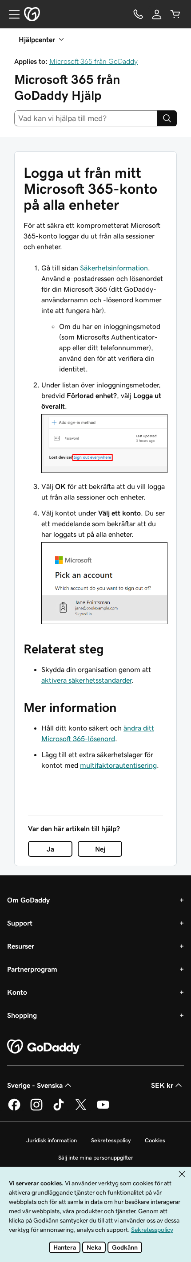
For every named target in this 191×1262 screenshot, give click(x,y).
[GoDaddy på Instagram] (36, 1109)
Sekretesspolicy (111, 1140)
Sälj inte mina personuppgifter (95, 1157)
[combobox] (85, 118)
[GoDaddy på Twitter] (81, 1109)
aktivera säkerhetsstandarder (86, 680)
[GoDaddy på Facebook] (14, 1109)
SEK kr (162, 1085)
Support (19, 922)
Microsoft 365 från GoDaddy (93, 61)
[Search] (167, 118)
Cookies (155, 1140)
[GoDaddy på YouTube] (103, 1109)
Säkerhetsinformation (114, 267)
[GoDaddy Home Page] (44, 1047)
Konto (17, 992)
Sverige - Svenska (35, 1085)
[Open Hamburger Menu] (10, 14)
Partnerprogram (32, 969)
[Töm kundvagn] (175, 14)
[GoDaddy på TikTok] (59, 1109)
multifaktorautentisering (118, 765)
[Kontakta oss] (138, 14)
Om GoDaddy (28, 899)
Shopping (22, 1015)
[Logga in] (156, 14)
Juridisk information (51, 1140)
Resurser (20, 945)
